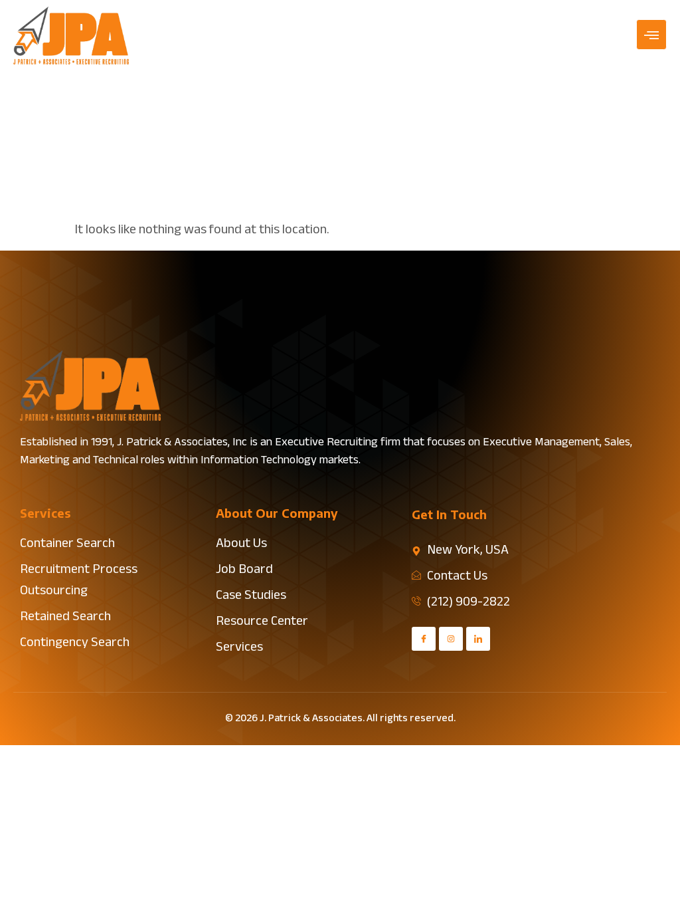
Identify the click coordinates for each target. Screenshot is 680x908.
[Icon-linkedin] (478, 639)
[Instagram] (451, 639)
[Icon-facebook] (424, 639)
